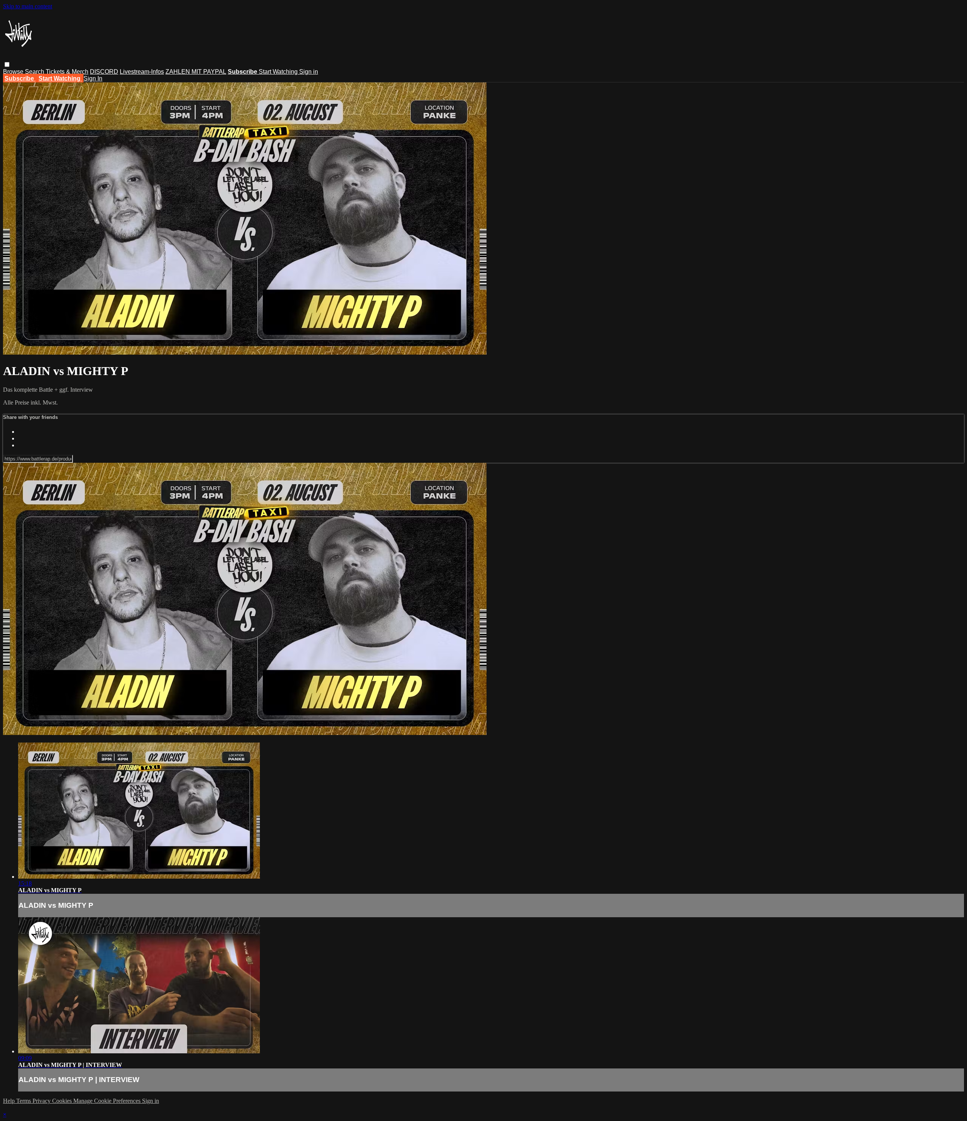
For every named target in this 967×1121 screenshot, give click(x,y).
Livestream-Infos (142, 71)
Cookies (62, 1101)
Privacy (42, 1101)
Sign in (308, 71)
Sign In (92, 78)
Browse (14, 71)
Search (35, 71)
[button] (7, 64)
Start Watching (279, 71)
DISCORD (104, 71)
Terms (24, 1101)
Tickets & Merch (67, 71)
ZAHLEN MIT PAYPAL (195, 71)
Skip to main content (27, 6)
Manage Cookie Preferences (107, 1101)
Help (9, 1101)
